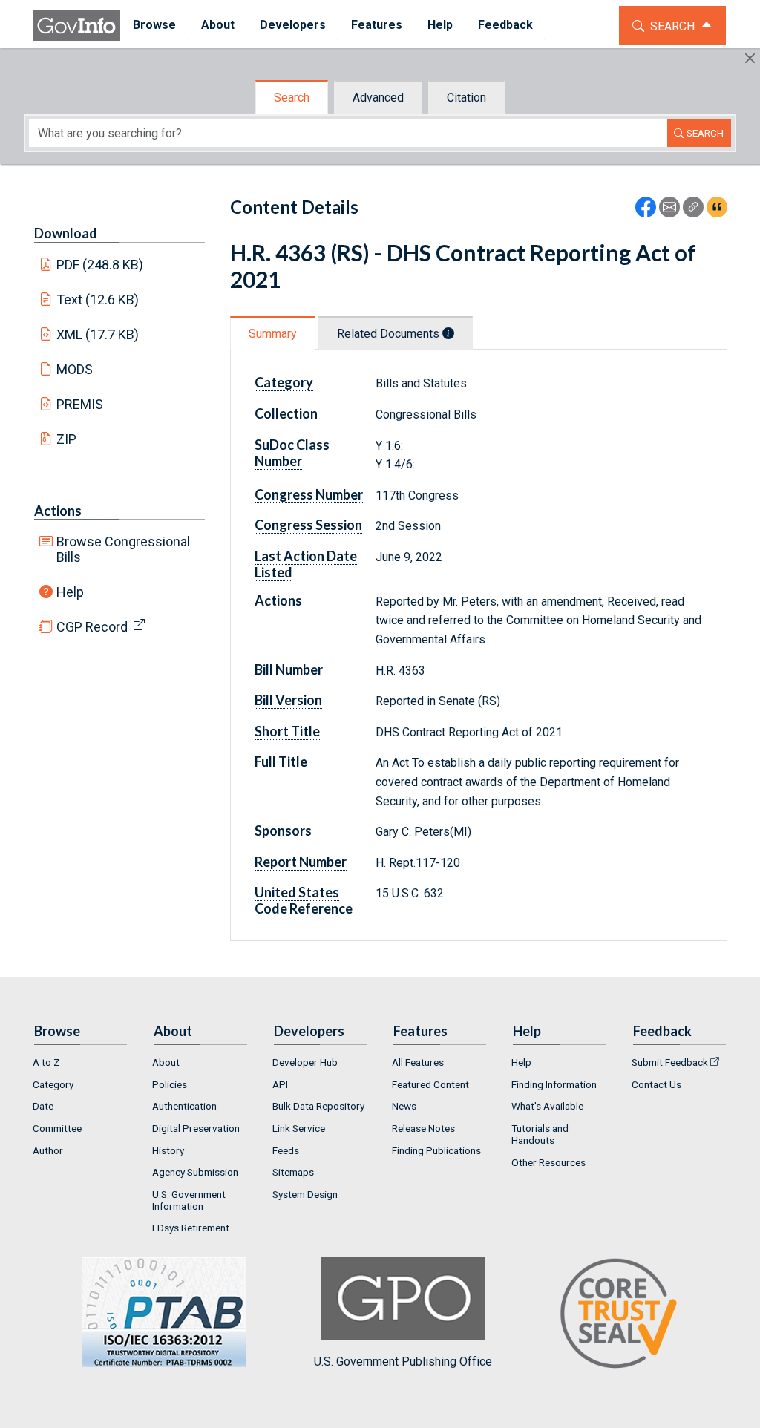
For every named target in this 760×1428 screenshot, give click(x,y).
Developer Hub (305, 1062)
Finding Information (554, 1084)
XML (98, 334)
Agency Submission (195, 1172)
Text (98, 299)
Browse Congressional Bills (123, 549)
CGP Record (92, 627)
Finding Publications (436, 1150)
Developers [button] (293, 25)
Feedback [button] (505, 25)
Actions (58, 510)
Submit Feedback (670, 1062)
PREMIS (79, 404)
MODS (74, 369)
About (166, 1062)
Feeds (285, 1150)
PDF (100, 264)
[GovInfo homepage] (76, 25)
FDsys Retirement (190, 1228)
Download (65, 233)
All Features (418, 1062)
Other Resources (548, 1162)
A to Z (46, 1062)
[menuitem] (154, 25)
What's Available (547, 1106)
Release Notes (423, 1128)
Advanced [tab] (378, 98)
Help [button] (440, 25)
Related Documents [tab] (389, 334)
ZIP (66, 439)
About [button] (218, 25)
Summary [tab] (273, 334)
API (280, 1084)
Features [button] (376, 25)
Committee (57, 1128)
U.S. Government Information (189, 1200)
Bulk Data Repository (318, 1106)
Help (70, 592)
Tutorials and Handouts (540, 1134)
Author (48, 1150)
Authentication (184, 1106)
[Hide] (750, 58)
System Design (305, 1194)
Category (53, 1084)
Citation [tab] (466, 98)
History (168, 1150)
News (404, 1106)
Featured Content (430, 1084)
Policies (169, 1084)
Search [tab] (291, 98)
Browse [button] (154, 25)
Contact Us (656, 1084)
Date (43, 1106)
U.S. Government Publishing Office (403, 1362)
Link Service (298, 1128)
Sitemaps (293, 1172)
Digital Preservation (196, 1128)
